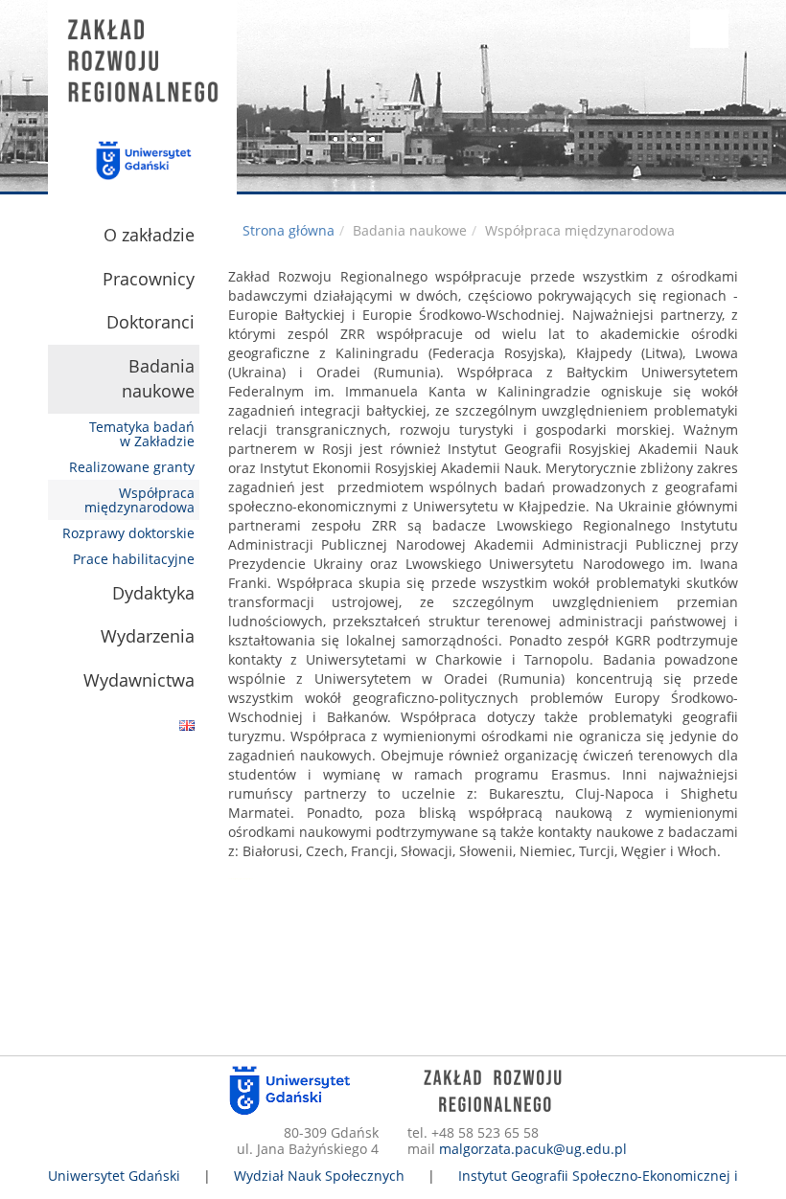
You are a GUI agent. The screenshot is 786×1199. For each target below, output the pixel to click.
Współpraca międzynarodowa (139, 500)
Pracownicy (149, 278)
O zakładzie (149, 234)
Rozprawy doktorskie (128, 533)
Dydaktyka (153, 592)
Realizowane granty (132, 467)
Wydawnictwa (139, 679)
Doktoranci (150, 321)
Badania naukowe (158, 378)
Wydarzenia (148, 635)
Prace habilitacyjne (134, 559)
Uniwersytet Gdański (114, 1175)
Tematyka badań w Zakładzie (142, 434)
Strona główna (289, 230)
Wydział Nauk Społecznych (319, 1175)
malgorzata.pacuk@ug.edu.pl (533, 1149)
